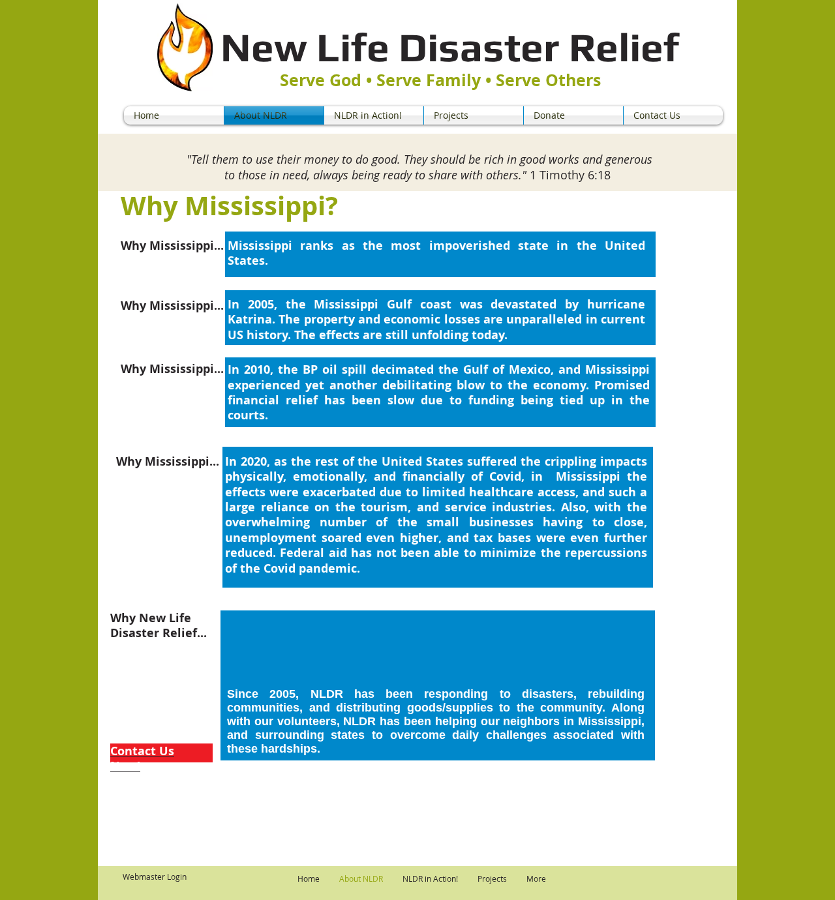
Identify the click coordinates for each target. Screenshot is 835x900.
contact (289, 776)
